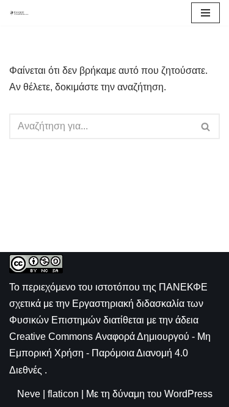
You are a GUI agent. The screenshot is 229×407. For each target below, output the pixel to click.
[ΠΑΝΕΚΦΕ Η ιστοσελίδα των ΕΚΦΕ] (19, 12)
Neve (28, 394)
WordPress (188, 394)
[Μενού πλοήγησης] (205, 12)
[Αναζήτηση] (206, 126)
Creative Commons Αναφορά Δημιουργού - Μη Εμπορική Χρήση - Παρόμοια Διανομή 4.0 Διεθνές (110, 353)
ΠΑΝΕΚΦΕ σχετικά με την (108, 303)
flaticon (63, 394)
